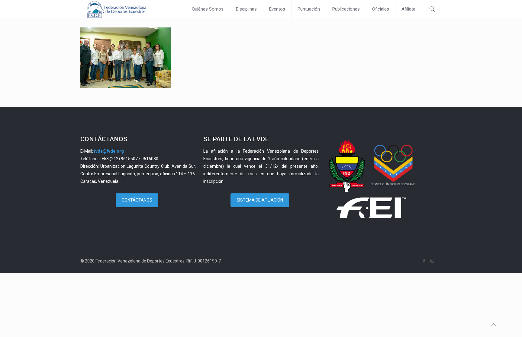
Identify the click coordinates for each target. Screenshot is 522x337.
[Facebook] (424, 261)
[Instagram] (432, 261)
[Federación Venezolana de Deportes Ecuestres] (116, 9)
